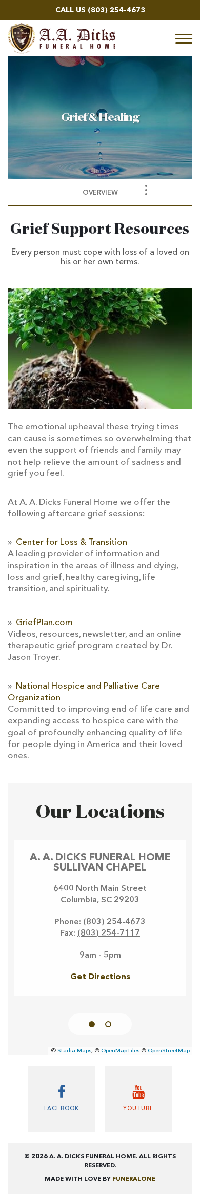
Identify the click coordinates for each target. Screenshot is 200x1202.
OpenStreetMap (169, 1051)
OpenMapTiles (120, 1051)
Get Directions (100, 977)
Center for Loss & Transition (71, 542)
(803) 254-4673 (116, 10)
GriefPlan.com (44, 622)
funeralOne (133, 1179)
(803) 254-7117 (108, 933)
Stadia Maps (74, 1051)
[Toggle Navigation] (146, 190)
